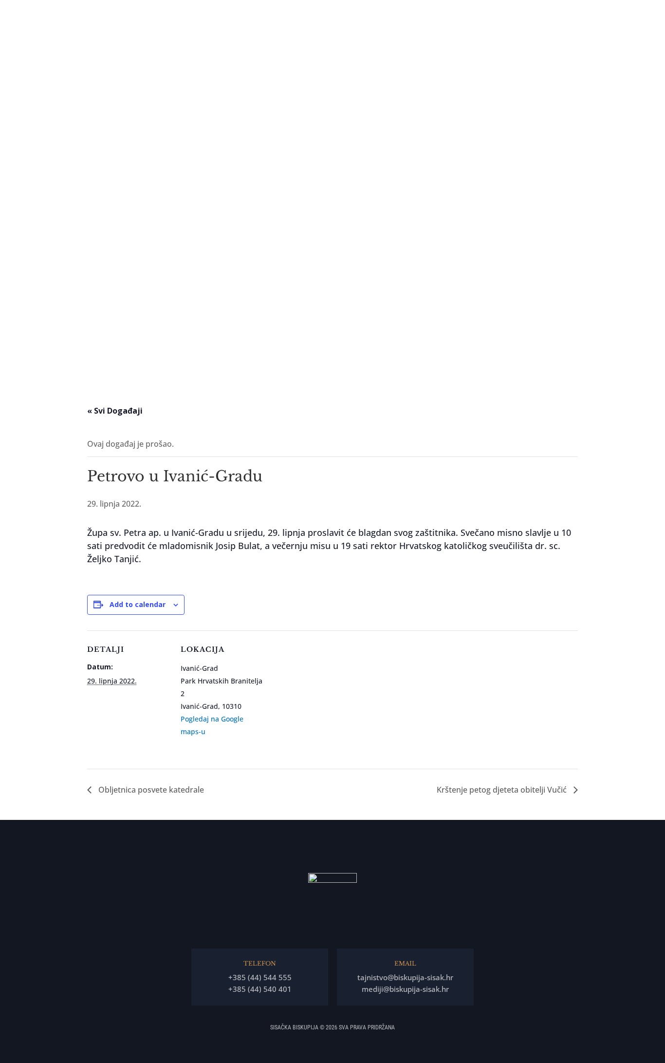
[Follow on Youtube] (13, 623)
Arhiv (582, 14)
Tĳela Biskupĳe (456, 14)
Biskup (352, 14)
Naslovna (316, 14)
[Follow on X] (13, 597)
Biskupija (398, 14)
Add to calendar (138, 604)
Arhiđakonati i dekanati (527, 14)
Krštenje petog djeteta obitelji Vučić (503, 789)
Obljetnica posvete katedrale (150, 789)
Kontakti (624, 14)
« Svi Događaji (115, 410)
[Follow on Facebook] (13, 544)
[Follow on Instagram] (13, 571)
